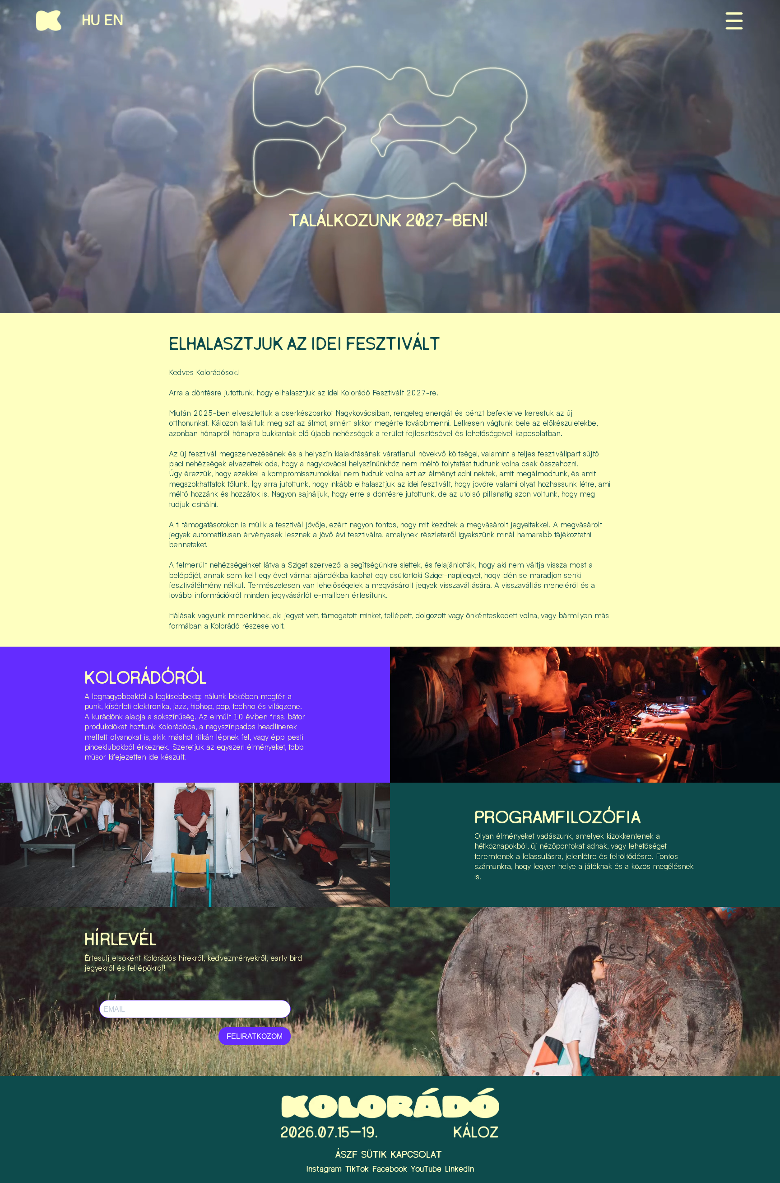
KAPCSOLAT (415, 1155)
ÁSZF (346, 1155)
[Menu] (734, 20)
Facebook (389, 1169)
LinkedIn (459, 1169)
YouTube (426, 1169)
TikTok (357, 1169)
